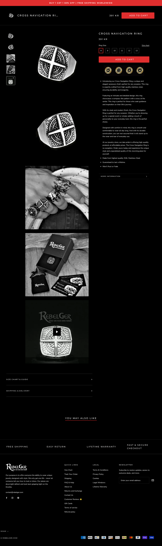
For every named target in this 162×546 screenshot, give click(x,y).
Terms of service (70, 507)
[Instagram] (12, 497)
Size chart (145, 45)
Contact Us (68, 495)
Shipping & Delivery (18, 391)
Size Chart (68, 470)
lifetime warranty (101, 446)
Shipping (67, 478)
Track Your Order (71, 474)
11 (122, 50)
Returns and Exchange (73, 491)
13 (137, 50)
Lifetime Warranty (100, 487)
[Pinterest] (18, 497)
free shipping (17, 446)
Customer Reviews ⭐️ (73, 499)
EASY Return (56, 446)
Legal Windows (99, 482)
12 (129, 50)
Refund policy (69, 512)
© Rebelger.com (9, 538)
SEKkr (3, 531)
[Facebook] (6, 497)
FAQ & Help (69, 482)
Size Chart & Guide (17, 379)
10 (115, 50)
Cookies (96, 478)
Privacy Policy (98, 474)
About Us (68, 487)
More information (110, 176)
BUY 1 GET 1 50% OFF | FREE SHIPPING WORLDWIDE (81, 3)
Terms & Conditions (100, 470)
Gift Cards (68, 503)
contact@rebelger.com (14, 492)
